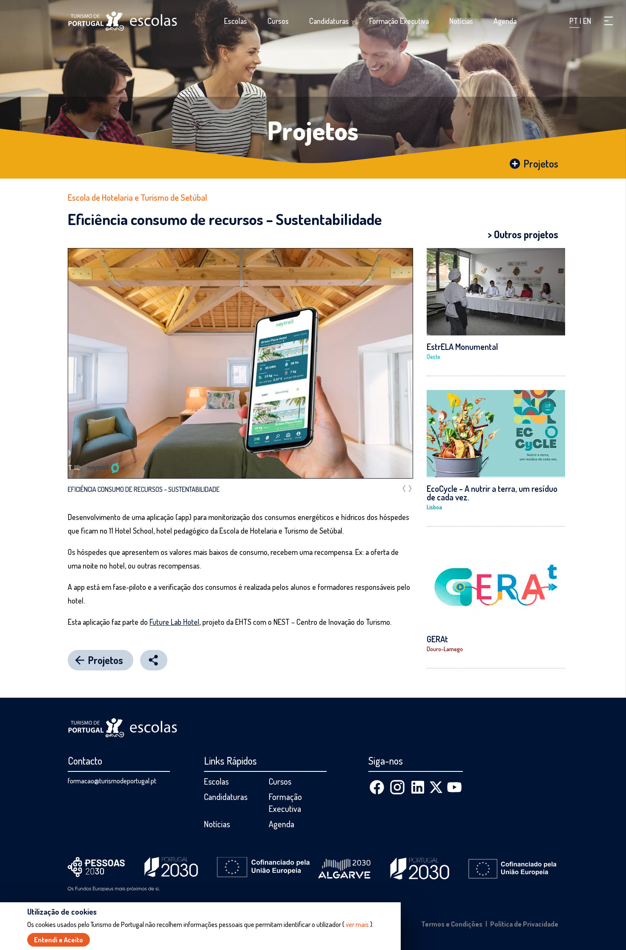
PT (574, 21)
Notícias (461, 21)
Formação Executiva (399, 21)
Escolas (235, 21)
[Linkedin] (417, 787)
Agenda (505, 21)
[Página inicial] (123, 21)
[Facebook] (376, 787)
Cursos (278, 21)
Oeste (433, 356)
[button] (608, 21)
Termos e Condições (451, 924)
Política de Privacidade (524, 924)
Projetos (313, 130)
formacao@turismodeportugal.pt (112, 781)
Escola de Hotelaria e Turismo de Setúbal (137, 197)
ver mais (357, 924)
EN (587, 21)
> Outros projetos (523, 234)
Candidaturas (329, 21)
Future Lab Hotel (174, 622)
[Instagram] (397, 787)
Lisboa (434, 507)
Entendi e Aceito (58, 940)
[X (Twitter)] (436, 787)
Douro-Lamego (445, 649)
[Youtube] (454, 787)
